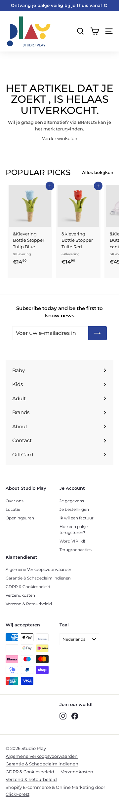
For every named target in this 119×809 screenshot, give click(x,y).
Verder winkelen (59, 138)
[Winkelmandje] (94, 31)
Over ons (14, 500)
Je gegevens (72, 500)
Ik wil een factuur (77, 517)
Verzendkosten (20, 595)
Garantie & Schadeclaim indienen (38, 578)
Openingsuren (20, 517)
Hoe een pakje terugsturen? (74, 529)
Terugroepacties (76, 549)
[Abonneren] (97, 333)
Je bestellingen (74, 509)
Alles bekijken (97, 172)
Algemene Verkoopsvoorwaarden (39, 569)
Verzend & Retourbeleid (29, 603)
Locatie (13, 509)
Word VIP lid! (72, 541)
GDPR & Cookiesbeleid (28, 586)
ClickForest (17, 794)
